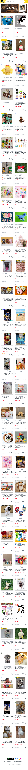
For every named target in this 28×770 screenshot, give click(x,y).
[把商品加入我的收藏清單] (9, 36)
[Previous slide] (2, 45)
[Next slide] (12, 45)
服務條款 (8, 764)
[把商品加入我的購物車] (12, 36)
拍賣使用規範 (18, 764)
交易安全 (14, 768)
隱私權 (13, 764)
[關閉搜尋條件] (12, 1)
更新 (23, 761)
